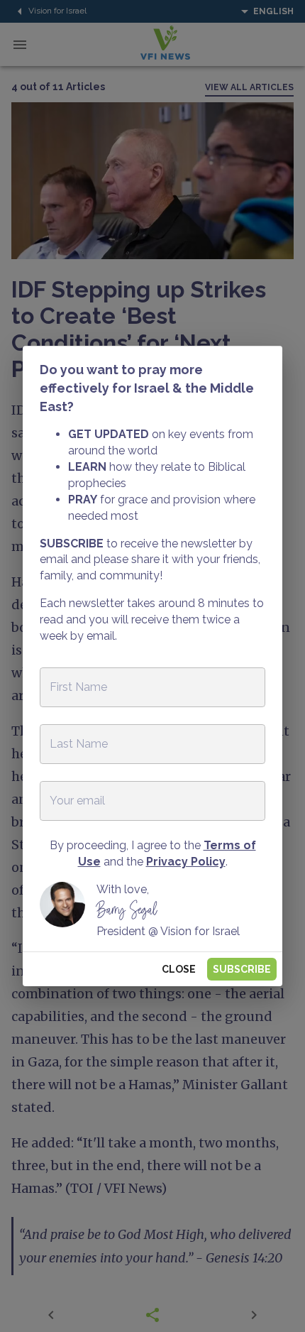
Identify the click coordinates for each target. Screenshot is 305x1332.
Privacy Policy (186, 861)
